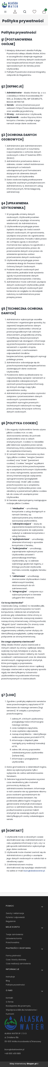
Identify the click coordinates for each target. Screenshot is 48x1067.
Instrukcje (10, 976)
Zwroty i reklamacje (15, 913)
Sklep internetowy (23, 1063)
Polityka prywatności (15, 984)
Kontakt (9, 997)
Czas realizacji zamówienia (18, 963)
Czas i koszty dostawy (16, 959)
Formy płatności (13, 955)
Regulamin (11, 921)
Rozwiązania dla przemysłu (18, 1006)
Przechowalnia (12, 942)
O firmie (9, 1002)
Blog (8, 980)
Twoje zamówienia (14, 934)
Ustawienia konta (14, 938)
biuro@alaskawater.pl (34, 870)
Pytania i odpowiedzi (15, 917)
